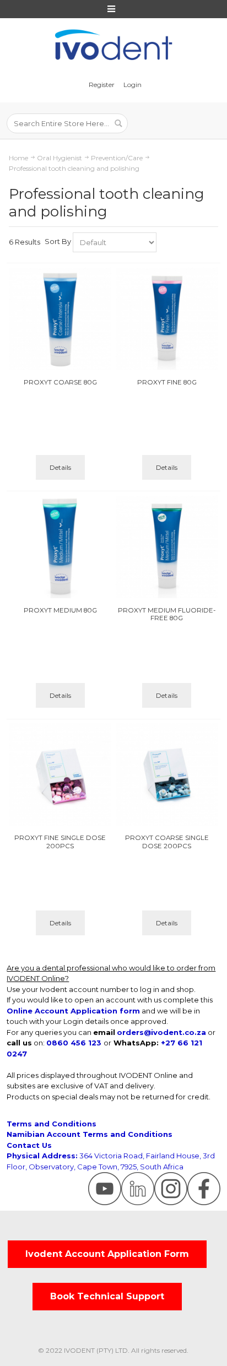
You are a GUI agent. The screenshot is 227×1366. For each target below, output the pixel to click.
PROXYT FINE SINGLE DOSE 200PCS (60, 841)
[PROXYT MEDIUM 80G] (60, 547)
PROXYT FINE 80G (167, 382)
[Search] (118, 123)
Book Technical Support (107, 1296)
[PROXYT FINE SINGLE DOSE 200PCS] (60, 774)
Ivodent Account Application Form (107, 1254)
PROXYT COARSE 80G (60, 382)
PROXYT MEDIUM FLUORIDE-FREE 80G (166, 614)
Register (102, 84)
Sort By (58, 241)
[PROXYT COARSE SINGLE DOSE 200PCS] (167, 774)
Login (132, 84)
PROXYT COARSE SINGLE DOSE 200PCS (167, 841)
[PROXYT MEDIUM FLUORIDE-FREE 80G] (167, 547)
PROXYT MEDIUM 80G (60, 610)
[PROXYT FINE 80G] (167, 319)
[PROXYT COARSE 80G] (60, 319)
